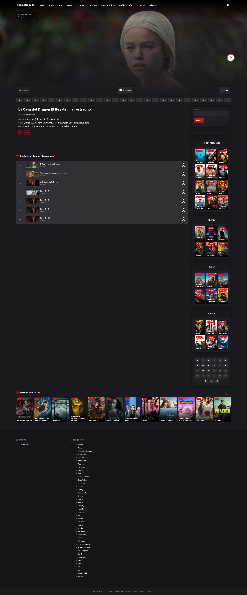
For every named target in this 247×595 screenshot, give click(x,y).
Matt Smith (42, 122)
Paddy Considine (70, 122)
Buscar (197, 110)
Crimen (80, 486)
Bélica (80, 470)
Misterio (81, 522)
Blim (79, 473)
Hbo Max (93, 5)
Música (80, 525)
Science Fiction (84, 547)
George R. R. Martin (36, 119)
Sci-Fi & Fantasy (69, 126)
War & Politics (83, 573)
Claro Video (82, 480)
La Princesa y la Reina (49, 182)
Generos (69, 5)
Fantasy (81, 506)
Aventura (81, 467)
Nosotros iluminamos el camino (53, 173)
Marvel (80, 518)
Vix (79, 570)
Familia (80, 499)
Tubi (79, 567)
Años (131, 5)
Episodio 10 (45, 218)
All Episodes (30, 114)
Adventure (82, 454)
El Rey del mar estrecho (50, 164)
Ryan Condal (53, 119)
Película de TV (83, 534)
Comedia (81, 483)
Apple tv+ (81, 464)
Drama (48, 126)
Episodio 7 (44, 191)
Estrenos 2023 (55, 5)
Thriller (80, 563)
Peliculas (153, 5)
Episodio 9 (44, 209)
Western (81, 576)
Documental (82, 493)
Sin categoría (83, 550)
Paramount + (82, 531)
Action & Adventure (34, 126)
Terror (80, 560)
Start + (80, 554)
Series (142, 5)
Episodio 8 (44, 200)
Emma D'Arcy (30, 122)
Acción (80, 444)
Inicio (42, 5)
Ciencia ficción (83, 477)
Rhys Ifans (84, 122)
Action (80, 448)
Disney (82, 5)
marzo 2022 (27, 444)
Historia (81, 512)
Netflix (122, 5)
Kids (79, 515)
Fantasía (81, 502)
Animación (82, 461)
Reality (80, 538)
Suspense (82, 557)
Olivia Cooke (55, 122)
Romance (81, 541)
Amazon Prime (108, 5)
